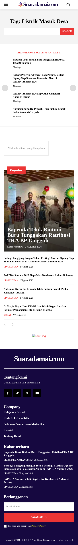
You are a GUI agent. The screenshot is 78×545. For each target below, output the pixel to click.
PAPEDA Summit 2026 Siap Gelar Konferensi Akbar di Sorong (38, 275)
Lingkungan (11, 267)
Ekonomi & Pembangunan (18, 460)
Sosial (7, 315)
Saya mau (37, 517)
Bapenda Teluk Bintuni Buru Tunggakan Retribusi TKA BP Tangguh (38, 234)
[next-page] (73, 88)
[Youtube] (37, 393)
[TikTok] (17, 393)
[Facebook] (8, 393)
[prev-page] (5, 88)
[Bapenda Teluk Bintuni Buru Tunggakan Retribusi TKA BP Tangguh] (39, 211)
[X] (27, 393)
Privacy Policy (38, 525)
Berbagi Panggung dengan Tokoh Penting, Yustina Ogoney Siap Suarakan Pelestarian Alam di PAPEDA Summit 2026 (38, 78)
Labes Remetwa (15, 246)
